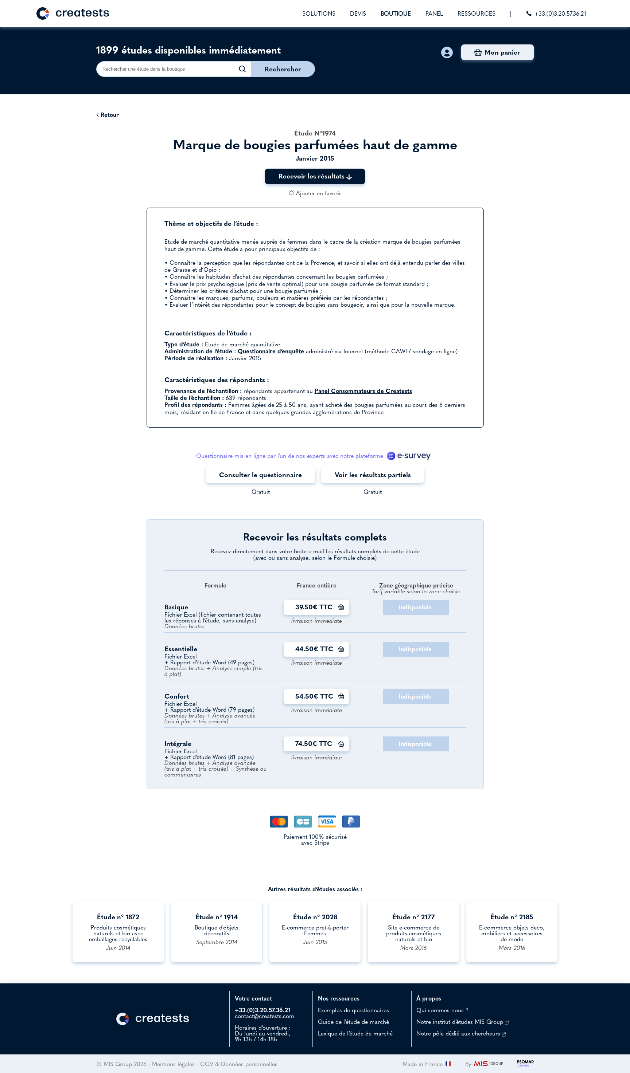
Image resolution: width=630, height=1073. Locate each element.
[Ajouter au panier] (341, 607)
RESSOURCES (476, 13)
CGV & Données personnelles (238, 1064)
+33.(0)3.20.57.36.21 (560, 13)
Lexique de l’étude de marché (355, 1033)
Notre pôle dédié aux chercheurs (459, 1033)
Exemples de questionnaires (353, 1010)
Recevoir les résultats (312, 176)
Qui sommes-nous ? (442, 1010)
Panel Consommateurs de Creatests (363, 390)
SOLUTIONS (318, 13)
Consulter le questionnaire (260, 475)
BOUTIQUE (396, 13)
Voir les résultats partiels (373, 475)
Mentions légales (173, 1064)
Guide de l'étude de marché (353, 1021)
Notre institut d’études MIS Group (460, 1021)
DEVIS (358, 13)
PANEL (434, 13)
